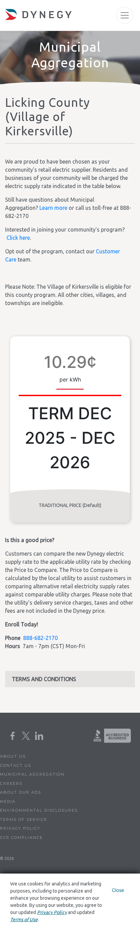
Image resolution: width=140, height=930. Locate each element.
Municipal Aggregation (32, 774)
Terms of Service (23, 819)
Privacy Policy (20, 828)
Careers (11, 783)
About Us (13, 756)
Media (8, 801)
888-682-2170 (40, 638)
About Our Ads (20, 792)
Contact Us (15, 765)
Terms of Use (24, 919)
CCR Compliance (21, 837)
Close (118, 890)
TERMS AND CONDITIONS (44, 679)
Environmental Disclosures (39, 810)
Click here (18, 238)
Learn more (53, 208)
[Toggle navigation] (124, 15)
